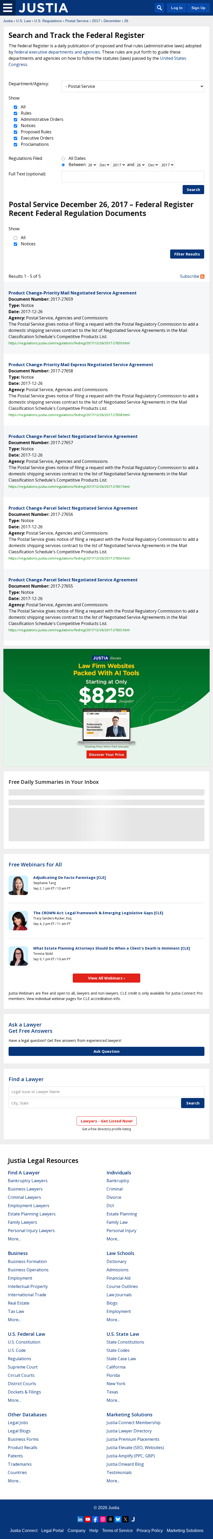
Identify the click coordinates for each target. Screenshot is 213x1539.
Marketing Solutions (129, 1414)
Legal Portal (52, 1530)
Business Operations (28, 1270)
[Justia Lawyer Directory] (133, 1519)
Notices (28, 125)
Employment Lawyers (28, 1205)
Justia (8, 21)
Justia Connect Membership (133, 1422)
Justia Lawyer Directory (129, 1431)
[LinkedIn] (80, 1519)
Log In (177, 8)
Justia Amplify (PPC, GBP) (130, 1456)
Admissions (117, 1270)
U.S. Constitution (24, 1342)
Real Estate (18, 1303)
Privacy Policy (150, 1530)
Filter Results (187, 253)
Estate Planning (121, 1214)
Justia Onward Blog (125, 1464)
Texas (112, 1392)
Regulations (19, 1359)
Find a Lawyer (26, 1079)
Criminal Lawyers (24, 1197)
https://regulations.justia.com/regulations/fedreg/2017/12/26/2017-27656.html (69, 558)
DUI (110, 1205)
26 (126, 21)
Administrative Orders (41, 119)
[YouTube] (88, 1519)
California (115, 1367)
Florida (113, 1375)
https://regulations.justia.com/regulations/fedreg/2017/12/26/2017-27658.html (69, 414)
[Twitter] (125, 1519)
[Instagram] (103, 1519)
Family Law (117, 1222)
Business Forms (23, 1439)
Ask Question (106, 1051)
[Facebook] (95, 1519)
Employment (20, 1278)
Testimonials (119, 1472)
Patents (15, 1456)
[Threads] (110, 1519)
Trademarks (20, 1464)
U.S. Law (23, 21)
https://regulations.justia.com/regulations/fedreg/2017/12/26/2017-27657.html (69, 486)
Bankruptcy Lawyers (28, 1180)
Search (193, 189)
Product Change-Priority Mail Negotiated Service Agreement (73, 293)
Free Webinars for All (35, 864)
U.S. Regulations (48, 21)
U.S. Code (17, 1350)
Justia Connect (23, 1530)
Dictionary (116, 1261)
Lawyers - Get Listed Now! (106, 1120)
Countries (17, 1472)
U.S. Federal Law (26, 1334)
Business (18, 1253)
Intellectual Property (28, 1286)
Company (76, 1530)
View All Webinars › (106, 978)
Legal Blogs (19, 1431)
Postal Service (77, 21)
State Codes (118, 1350)
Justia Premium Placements (132, 1439)
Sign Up (198, 8)
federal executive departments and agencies (57, 52)
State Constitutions (125, 1342)
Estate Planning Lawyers (32, 1214)
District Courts (22, 1383)
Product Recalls (22, 1447)
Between (77, 164)
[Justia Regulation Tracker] (43, 7)
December (112, 21)
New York (115, 1383)
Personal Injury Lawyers (31, 1230)
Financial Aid (118, 1278)
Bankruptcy (117, 1180)
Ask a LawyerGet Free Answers (30, 1027)
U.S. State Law (122, 1334)
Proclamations (34, 144)
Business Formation (27, 1261)
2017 (96, 21)
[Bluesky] (118, 1519)
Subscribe (190, 276)
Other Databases (27, 1414)
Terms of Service (117, 1530)
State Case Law (121, 1359)
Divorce (113, 1197)
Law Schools (120, 1253)
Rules (25, 113)
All (22, 107)
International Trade (27, 1295)
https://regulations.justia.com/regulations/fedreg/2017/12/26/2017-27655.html (69, 630)
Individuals (118, 1172)
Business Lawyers (25, 1189)
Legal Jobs (18, 1422)
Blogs (112, 1303)
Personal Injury (121, 1230)
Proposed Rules (35, 132)
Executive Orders (37, 138)
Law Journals (119, 1295)
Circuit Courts (21, 1375)
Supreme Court (23, 1367)
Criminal (114, 1189)
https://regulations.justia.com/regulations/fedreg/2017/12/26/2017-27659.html (69, 343)
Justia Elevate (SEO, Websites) (135, 1447)
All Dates (77, 158)
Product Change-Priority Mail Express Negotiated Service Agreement (81, 364)
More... (14, 1239)
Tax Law (16, 1311)
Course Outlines (122, 1286)
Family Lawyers (22, 1222)
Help (93, 1530)
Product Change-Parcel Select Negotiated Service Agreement (73, 436)
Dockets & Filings (24, 1392)
